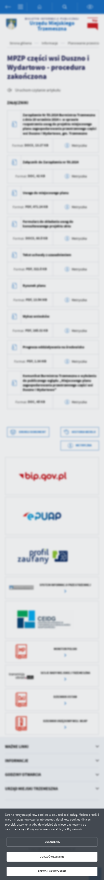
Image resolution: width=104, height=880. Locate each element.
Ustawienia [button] (52, 842)
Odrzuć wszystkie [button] (52, 857)
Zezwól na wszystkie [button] (52, 871)
